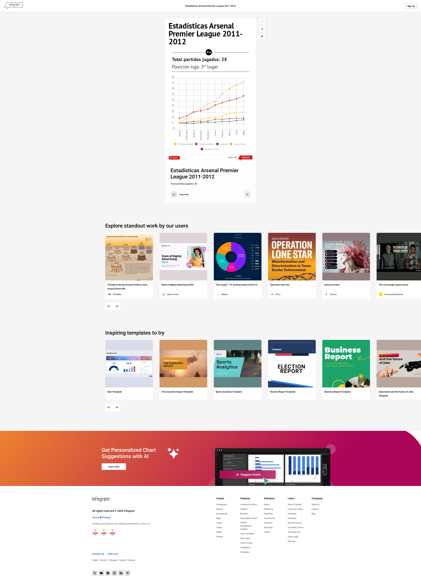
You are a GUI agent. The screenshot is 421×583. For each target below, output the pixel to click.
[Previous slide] (109, 306)
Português (113, 560)
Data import (245, 538)
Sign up (411, 6)
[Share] (262, 29)
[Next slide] (116, 306)
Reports (219, 509)
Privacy (106, 517)
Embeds (243, 509)
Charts (219, 523)
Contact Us (98, 553)
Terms (95, 517)
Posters (219, 536)
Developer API (294, 532)
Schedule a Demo (296, 527)
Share (175, 158)
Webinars (292, 518)
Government (269, 518)
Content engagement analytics (245, 525)
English (95, 560)
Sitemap (291, 541)
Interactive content (248, 504)
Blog (314, 513)
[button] (184, 144)
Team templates (247, 533)
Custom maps (246, 543)
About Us (316, 504)
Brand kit (244, 513)
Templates (244, 552)
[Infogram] (13, 6)
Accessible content (248, 518)
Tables (219, 527)
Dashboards (221, 513)
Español (122, 560)
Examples (292, 513)
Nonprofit (268, 523)
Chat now (113, 553)
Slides (219, 532)
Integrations (245, 547)
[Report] (262, 36)
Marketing (268, 509)
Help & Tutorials (295, 504)
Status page (293, 536)
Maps (218, 518)
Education (268, 527)
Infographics (221, 504)
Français (131, 560)
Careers (315, 509)
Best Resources (295, 523)
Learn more (114, 466)
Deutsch (103, 560)
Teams (267, 532)
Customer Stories (295, 509)
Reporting (268, 513)
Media (267, 504)
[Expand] (262, 21)
